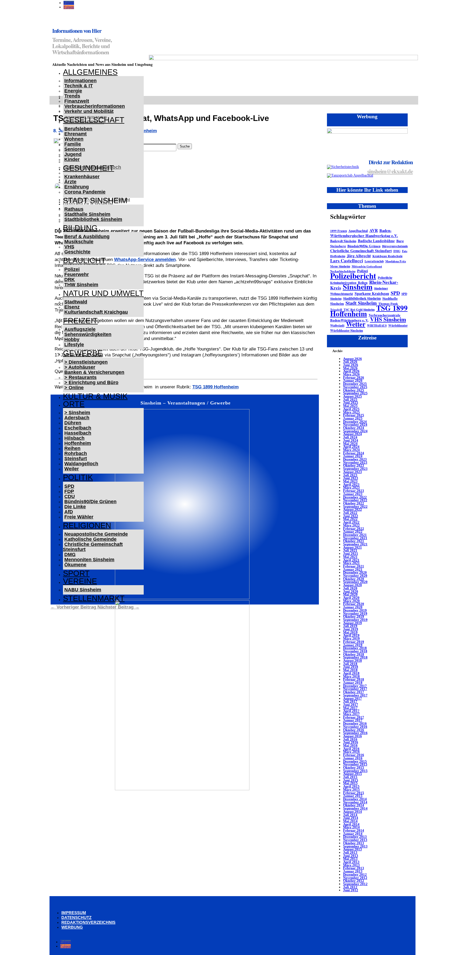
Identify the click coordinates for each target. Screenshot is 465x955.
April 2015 (351, 786)
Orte (73, 404)
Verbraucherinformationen (94, 106)
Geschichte (77, 252)
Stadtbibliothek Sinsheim (93, 219)
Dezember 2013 (355, 837)
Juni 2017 (350, 705)
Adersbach (76, 417)
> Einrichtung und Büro (91, 382)
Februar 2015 (353, 793)
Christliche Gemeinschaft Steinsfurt (93, 547)
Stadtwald (75, 302)
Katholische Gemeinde (90, 539)
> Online (74, 387)
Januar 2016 (352, 758)
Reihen (72, 448)
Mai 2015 (350, 783)
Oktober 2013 (353, 843)
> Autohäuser (79, 367)
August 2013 (352, 849)
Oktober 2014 (353, 805)
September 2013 (355, 846)
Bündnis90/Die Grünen (90, 501)
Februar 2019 (353, 642)
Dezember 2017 (355, 686)
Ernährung (76, 186)
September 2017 (355, 695)
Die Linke (75, 506)
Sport (76, 573)
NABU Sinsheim (82, 589)
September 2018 (355, 657)
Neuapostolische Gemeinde (96, 534)
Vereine (80, 581)
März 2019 (351, 638)
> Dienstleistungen (86, 362)
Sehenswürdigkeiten (87, 334)
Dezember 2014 (355, 799)
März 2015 (351, 790)
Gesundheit (88, 168)
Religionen (87, 525)
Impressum (73, 912)
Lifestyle (74, 344)
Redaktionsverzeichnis (88, 922)
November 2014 (355, 802)
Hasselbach (77, 433)
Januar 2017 (352, 720)
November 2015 (355, 764)
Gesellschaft (93, 120)
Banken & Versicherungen (94, 372)
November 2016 (355, 727)
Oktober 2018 (353, 654)
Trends (72, 96)
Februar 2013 (353, 868)
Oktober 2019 (353, 616)
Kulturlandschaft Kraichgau (96, 312)
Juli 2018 (350, 664)
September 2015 (355, 771)
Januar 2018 (352, 683)
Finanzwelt (76, 101)
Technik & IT (78, 85)
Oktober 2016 (353, 730)
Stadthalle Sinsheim (87, 214)
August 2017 (352, 698)
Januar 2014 (352, 834)
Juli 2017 (350, 701)
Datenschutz (76, 917)
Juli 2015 (350, 777)
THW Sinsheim (81, 284)
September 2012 (355, 884)
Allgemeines (90, 72)
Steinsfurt (75, 458)
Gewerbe (83, 353)
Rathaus (73, 209)
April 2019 (351, 635)
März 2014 (351, 827)
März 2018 (351, 676)
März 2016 (351, 752)
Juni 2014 (350, 818)
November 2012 (355, 878)
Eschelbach (77, 428)
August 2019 (352, 623)
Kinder (72, 159)
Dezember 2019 (355, 610)
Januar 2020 (352, 607)
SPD (69, 486)
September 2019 (355, 620)
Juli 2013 (350, 852)
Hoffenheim (77, 443)
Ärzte (70, 181)
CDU (69, 496)
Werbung (72, 927)
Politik (78, 477)
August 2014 (352, 812)
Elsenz (72, 307)
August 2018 (352, 661)
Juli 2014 (350, 815)
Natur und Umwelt (103, 293)
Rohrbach (75, 453)
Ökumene (75, 564)
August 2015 (352, 774)
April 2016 (351, 749)
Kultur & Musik (95, 396)
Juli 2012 (350, 887)
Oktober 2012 (353, 881)
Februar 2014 (353, 830)
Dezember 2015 (355, 761)
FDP (69, 491)
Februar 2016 (353, 755)
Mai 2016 (350, 745)
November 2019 (355, 613)
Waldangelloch (81, 463)
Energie (73, 91)
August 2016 (352, 736)
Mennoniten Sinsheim (89, 559)
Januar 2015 (352, 796)
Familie (72, 144)
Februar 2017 (353, 717)
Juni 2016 (350, 742)
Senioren (74, 149)
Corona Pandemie (84, 192)
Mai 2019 (350, 632)
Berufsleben (78, 128)
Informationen (80, 80)
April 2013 (351, 862)
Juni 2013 (350, 856)
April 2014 (351, 824)
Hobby (71, 339)
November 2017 (355, 689)
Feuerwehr (76, 274)
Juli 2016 (350, 739)
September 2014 (355, 808)
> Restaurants (80, 377)
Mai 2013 (350, 859)
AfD (68, 511)
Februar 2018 (353, 679)
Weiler (71, 468)
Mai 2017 (350, 708)
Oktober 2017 (353, 692)
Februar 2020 (353, 604)
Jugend (73, 154)
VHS (69, 246)
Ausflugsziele (80, 329)
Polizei (72, 269)
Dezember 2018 (355, 648)
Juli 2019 (350, 626)
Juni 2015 (350, 780)
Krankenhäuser (82, 176)
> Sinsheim (77, 412)
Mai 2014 (350, 821)
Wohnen (73, 139)
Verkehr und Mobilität (89, 111)
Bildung (80, 228)
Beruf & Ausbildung (87, 236)
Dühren (72, 422)
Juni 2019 (350, 629)
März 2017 (351, 714)
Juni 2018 (350, 667)
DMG (70, 554)
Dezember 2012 (355, 874)
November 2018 (355, 651)
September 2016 (355, 733)
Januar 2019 (352, 645)
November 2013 (355, 840)
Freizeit (80, 320)
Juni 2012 (350, 890)
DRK (69, 279)
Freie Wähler (78, 517)
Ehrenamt (75, 134)
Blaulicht (84, 260)
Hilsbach (74, 438)
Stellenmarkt (94, 598)
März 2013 (351, 865)
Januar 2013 (352, 871)
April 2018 (351, 673)
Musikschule (78, 241)
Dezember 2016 (355, 723)
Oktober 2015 (353, 768)
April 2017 (351, 711)
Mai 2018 (350, 670)
